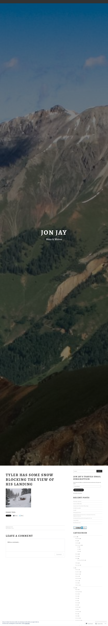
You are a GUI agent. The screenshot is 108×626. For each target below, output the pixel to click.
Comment (59, 554)
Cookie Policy (27, 623)
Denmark (77, 593)
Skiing (76, 558)
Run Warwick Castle (76, 522)
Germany (77, 602)
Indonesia (77, 569)
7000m (78, 551)
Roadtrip (76, 554)
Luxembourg (77, 611)
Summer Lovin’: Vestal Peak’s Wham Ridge (80, 506)
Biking (76, 540)
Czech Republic (78, 591)
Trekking (77, 563)
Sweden (76, 615)
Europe (74, 587)
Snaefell (74, 510)
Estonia (76, 596)
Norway (76, 613)
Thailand (76, 582)
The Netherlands (78, 620)
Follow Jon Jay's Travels (79, 489)
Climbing (77, 543)
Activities (75, 536)
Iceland (76, 605)
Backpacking (77, 538)
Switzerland (77, 618)
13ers (78, 546)
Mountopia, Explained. (77, 501)
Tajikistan (77, 580)
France (76, 600)
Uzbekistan (77, 585)
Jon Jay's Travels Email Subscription (87, 477)
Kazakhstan (77, 571)
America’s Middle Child (77, 503)
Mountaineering (78, 545)
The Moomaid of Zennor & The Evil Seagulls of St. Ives (82, 518)
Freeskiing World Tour (81, 560)
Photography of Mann (77, 512)
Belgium (76, 589)
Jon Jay (54, 232)
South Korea (77, 578)
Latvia (76, 609)
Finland (76, 598)
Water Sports (77, 565)
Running (77, 556)
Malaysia (77, 576)
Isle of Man (77, 607)
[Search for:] (87, 471)
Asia (74, 567)
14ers (78, 549)
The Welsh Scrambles (77, 508)
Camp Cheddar (76, 520)
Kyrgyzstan (77, 574)
